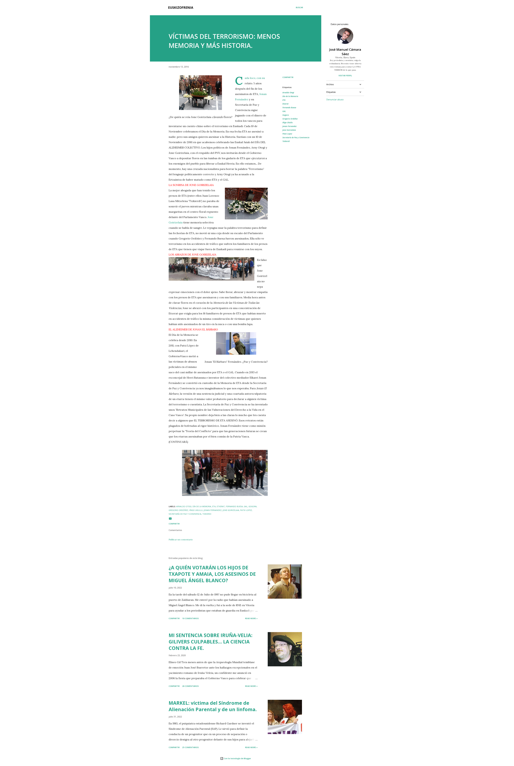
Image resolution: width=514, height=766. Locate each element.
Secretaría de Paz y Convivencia (295, 137)
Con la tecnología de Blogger (237, 758)
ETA (283, 100)
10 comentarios (190, 618)
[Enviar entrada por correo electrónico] (170, 519)
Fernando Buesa (289, 107)
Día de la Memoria (290, 96)
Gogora (285, 115)
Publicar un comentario (181, 539)
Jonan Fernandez (289, 126)
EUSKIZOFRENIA (180, 7)
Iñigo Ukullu (287, 122)
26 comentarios (190, 686)
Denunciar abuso (335, 99)
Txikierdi (286, 141)
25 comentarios (190, 747)
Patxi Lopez (287, 133)
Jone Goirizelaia (289, 130)
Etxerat (285, 103)
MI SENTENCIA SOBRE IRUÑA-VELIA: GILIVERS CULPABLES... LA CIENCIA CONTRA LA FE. (210, 641)
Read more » (251, 618)
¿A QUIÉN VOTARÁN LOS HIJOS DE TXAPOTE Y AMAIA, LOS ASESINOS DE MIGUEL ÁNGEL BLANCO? (212, 574)
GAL (284, 111)
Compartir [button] (287, 77)
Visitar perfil (345, 75)
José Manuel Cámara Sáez (345, 51)
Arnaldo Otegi (288, 92)
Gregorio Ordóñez (290, 118)
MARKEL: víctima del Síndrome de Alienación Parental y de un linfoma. (213, 706)
